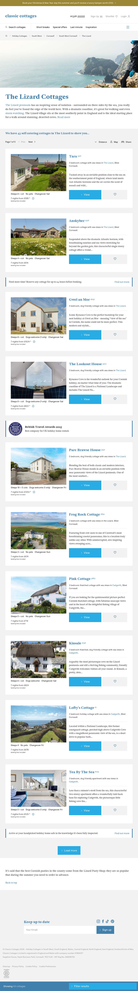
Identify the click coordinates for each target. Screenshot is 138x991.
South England (60, 949)
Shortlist (110, 16)
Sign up (106, 929)
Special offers (60, 27)
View (87, 194)
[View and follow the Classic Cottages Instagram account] (98, 922)
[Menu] (128, 27)
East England (107, 949)
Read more (63, 117)
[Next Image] (61, 172)
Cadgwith (116, 585)
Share (128, 142)
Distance (102, 142)
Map (116, 142)
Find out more (122, 282)
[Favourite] (115, 194)
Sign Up (95, 16)
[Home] (6, 36)
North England (95, 949)
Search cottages (17, 27)
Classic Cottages (12, 949)
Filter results (81, 986)
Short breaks (43, 27)
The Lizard (108, 163)
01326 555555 (77, 16)
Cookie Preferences (47, 966)
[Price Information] (33, 198)
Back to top (11, 882)
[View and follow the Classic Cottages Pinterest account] (112, 922)
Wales (70, 949)
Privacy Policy (18, 966)
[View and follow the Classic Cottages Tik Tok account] (107, 922)
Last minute (76, 27)
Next (30, 142)
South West (48, 949)
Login (124, 16)
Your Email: (32, 929)
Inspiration (91, 27)
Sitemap (6, 966)
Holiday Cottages (33, 949)
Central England (81, 949)
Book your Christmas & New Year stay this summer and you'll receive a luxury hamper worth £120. (68, 3)
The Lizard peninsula (18, 105)
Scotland (118, 949)
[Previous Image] (15, 172)
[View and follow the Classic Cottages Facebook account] (103, 922)
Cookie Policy (31, 966)
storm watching (14, 113)
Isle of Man (128, 949)
